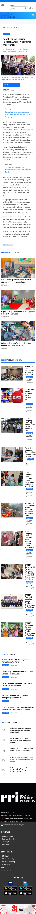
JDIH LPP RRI (6, 870)
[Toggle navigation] (33, 15)
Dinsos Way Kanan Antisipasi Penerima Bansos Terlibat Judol (29, 395)
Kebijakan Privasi (7, 836)
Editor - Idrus (22, 52)
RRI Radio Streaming (8, 862)
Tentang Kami (6, 842)
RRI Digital (5, 856)
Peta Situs (5, 845)
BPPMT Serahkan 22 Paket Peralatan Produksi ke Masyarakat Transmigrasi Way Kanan (30, 572)
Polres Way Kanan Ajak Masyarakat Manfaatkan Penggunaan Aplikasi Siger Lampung (18, 114)
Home (4, 27)
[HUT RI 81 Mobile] (18, 909)
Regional (6, 34)
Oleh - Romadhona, (9, 52)
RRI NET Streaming (8, 859)
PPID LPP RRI (6, 867)
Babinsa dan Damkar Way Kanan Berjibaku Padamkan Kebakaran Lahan (29, 509)
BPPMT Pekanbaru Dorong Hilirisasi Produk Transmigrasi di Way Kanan (30, 629)
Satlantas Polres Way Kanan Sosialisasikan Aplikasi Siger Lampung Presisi (18, 169)
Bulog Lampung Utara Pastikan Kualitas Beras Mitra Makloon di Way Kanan (29, 479)
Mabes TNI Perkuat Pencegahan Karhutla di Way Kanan (29, 371)
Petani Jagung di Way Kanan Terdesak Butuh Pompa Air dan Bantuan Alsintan (21, 770)
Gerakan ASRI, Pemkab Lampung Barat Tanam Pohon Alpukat (22, 749)
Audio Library (6, 865)
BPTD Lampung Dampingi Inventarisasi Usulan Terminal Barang (30, 425)
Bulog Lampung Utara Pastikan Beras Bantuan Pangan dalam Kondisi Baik (21, 730)
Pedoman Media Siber (9, 839)
